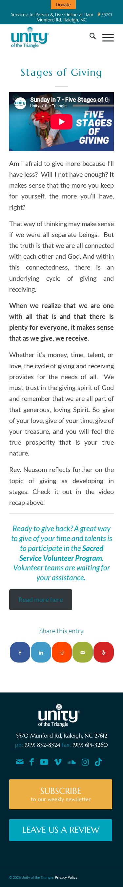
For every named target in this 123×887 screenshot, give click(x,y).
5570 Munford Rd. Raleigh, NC (74, 17)
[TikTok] (98, 762)
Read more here (40, 599)
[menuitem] (63, 4)
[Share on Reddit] (62, 652)
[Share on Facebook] (20, 652)
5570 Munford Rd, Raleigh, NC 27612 (61, 735)
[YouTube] (44, 762)
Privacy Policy (66, 877)
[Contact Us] (20, 762)
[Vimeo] (58, 762)
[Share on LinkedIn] (41, 652)
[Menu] (105, 37)
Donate (63, 5)
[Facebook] (32, 762)
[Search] (89, 37)
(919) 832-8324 (42, 744)
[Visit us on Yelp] (103, 652)
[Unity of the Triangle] (51, 37)
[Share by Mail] (82, 652)
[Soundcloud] (72, 762)
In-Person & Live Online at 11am (61, 14)
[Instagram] (85, 762)
